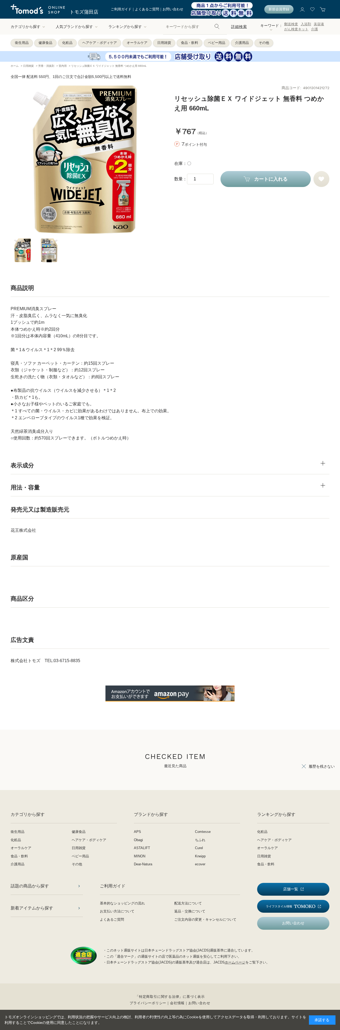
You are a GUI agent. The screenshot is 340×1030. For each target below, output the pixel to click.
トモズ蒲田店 (84, 12)
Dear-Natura (143, 864)
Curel (199, 848)
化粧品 (67, 43)
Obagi (138, 840)
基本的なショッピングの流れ (122, 903)
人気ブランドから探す (74, 26)
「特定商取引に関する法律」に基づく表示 (170, 997)
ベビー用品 (216, 43)
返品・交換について (189, 911)
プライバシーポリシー (148, 1003)
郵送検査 (291, 24)
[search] (217, 26)
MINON (139, 856)
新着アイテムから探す (32, 908)
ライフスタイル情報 (279, 906)
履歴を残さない (322, 766)
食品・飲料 (189, 43)
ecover (200, 864)
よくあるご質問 (147, 9)
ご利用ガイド (121, 9)
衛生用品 (22, 43)
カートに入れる (271, 179)
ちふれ (200, 840)
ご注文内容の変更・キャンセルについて (205, 919)
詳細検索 (239, 26)
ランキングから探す (125, 26)
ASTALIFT (142, 848)
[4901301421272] (23, 250)
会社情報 (177, 1003)
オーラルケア (137, 43)
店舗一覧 (290, 889)
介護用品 (242, 43)
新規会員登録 (279, 9)
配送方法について (188, 903)
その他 (264, 43)
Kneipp (200, 856)
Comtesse (203, 832)
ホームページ (235, 962)
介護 (314, 29)
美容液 (319, 24)
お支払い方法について (117, 911)
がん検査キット (296, 29)
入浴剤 (306, 24)
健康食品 (45, 43)
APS (137, 832)
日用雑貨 (164, 43)
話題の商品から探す (30, 886)
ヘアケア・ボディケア (99, 43)
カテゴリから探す (25, 26)
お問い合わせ (173, 9)
